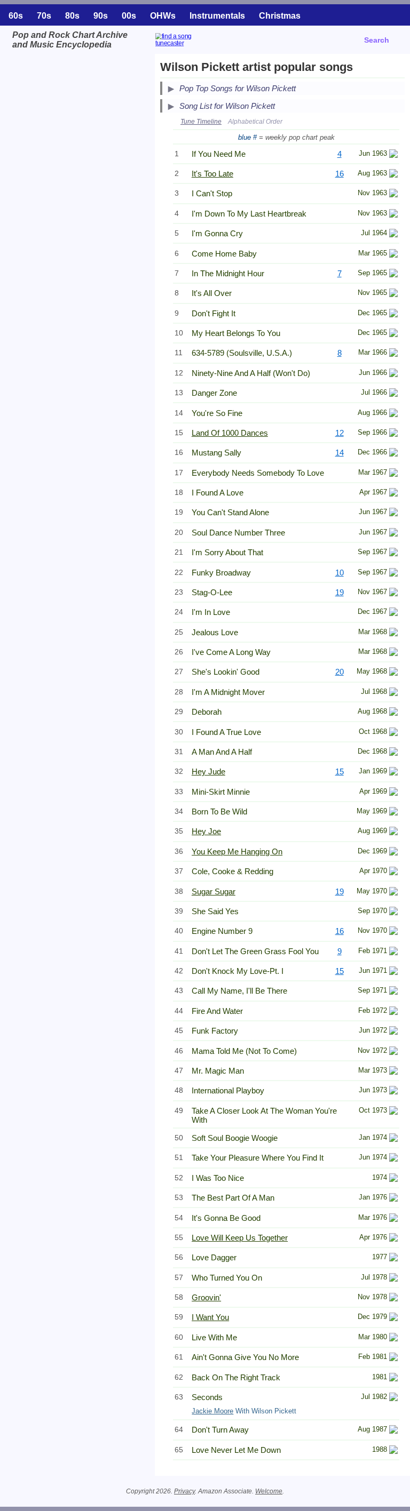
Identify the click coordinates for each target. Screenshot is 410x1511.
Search (376, 40)
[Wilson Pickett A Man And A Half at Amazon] (393, 752)
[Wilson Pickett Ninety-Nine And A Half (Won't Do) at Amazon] (393, 374)
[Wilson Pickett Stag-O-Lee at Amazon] (393, 593)
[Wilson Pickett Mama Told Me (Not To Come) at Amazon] (393, 1052)
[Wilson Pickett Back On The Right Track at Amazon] (393, 1378)
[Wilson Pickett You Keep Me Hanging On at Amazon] (393, 852)
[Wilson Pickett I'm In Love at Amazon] (393, 613)
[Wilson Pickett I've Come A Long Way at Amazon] (393, 653)
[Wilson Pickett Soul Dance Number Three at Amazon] (393, 533)
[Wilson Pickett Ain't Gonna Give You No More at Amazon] (393, 1358)
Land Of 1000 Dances (230, 432)
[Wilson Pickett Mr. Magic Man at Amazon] (393, 1071)
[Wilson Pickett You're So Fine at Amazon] (393, 414)
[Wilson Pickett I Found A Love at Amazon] (393, 493)
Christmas (280, 15)
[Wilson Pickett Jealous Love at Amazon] (393, 633)
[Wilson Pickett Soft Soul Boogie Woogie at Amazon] (393, 1139)
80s (72, 15)
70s (44, 15)
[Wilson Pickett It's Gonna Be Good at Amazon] (393, 1219)
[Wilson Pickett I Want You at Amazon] (393, 1318)
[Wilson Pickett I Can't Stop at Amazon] (393, 194)
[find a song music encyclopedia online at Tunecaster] (201, 47)
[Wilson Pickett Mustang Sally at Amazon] (393, 453)
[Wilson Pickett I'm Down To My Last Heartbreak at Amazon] (393, 214)
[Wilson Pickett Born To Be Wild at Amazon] (393, 812)
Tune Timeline (201, 121)
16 (339, 173)
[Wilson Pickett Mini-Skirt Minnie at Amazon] (393, 792)
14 (339, 452)
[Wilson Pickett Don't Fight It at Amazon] (393, 314)
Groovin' (206, 1297)
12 (339, 432)
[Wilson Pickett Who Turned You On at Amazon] (393, 1278)
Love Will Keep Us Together (240, 1237)
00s (129, 15)
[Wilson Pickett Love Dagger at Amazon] (393, 1258)
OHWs (163, 15)
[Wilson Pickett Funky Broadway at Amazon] (393, 573)
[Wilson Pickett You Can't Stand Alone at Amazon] (393, 513)
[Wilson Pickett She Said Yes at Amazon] (393, 912)
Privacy (184, 1491)
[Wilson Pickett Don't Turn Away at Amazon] (393, 1430)
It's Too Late (212, 173)
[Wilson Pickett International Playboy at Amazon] (393, 1091)
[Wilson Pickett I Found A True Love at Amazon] (393, 733)
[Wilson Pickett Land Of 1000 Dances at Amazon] (393, 433)
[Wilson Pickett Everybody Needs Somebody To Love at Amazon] (393, 473)
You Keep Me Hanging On (237, 851)
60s (16, 15)
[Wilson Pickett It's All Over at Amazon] (393, 294)
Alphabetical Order (255, 121)
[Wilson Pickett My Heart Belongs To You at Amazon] (393, 334)
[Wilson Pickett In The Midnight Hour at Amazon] (393, 274)
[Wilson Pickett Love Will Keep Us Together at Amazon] (393, 1238)
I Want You (210, 1317)
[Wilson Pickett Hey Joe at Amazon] (393, 832)
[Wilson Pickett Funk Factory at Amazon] (393, 1031)
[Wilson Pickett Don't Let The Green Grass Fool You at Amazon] (393, 952)
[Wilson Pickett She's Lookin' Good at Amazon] (393, 672)
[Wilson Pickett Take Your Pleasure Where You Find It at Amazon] (393, 1158)
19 (339, 592)
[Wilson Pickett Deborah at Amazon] (393, 712)
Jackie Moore (212, 1411)
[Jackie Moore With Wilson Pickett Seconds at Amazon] (393, 1398)
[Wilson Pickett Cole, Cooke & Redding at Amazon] (393, 872)
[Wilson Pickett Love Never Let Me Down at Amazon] (393, 1451)
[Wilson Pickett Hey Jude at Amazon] (393, 772)
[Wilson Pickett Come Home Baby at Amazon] (393, 254)
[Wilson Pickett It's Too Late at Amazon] (393, 174)
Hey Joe (206, 831)
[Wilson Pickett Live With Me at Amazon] (393, 1338)
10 (339, 572)
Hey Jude (208, 771)
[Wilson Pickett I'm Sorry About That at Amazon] (393, 553)
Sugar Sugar (213, 891)
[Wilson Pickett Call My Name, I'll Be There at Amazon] (393, 991)
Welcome (268, 1491)
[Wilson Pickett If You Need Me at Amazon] (393, 154)
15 (339, 771)
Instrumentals (217, 15)
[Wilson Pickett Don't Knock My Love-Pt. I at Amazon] (393, 972)
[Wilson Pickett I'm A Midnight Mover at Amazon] (393, 693)
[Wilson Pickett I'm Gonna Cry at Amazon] (393, 234)
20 (339, 671)
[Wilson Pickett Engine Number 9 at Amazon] (393, 932)
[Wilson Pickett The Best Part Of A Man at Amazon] (393, 1198)
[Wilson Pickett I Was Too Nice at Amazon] (393, 1179)
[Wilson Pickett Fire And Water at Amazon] (393, 1012)
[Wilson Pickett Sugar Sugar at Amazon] (393, 892)
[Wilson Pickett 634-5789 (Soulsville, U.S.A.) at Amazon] (393, 353)
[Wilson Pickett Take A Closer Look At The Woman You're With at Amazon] (393, 1111)
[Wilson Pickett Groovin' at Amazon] (393, 1298)
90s (100, 15)
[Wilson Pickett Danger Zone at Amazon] (393, 393)
